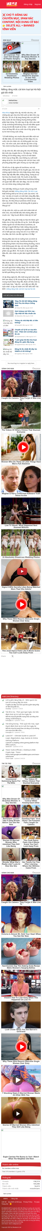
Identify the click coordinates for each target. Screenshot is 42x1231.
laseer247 (9, 746)
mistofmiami (35, 1188)
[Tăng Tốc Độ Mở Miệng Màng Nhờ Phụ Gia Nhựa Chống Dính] (8, 304)
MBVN (5, 1199)
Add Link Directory (10, 696)
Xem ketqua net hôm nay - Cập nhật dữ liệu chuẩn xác (25, 312)
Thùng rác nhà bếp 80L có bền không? (26, 321)
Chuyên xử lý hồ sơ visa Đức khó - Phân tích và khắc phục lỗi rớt (26, 332)
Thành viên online (10, 1164)
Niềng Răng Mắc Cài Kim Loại (26, 191)
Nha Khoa (6, 112)
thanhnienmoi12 (21, 336)
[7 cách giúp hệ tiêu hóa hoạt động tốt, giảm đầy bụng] (8, 343)
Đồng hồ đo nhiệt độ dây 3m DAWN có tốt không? (26, 350)
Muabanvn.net (17, 1227)
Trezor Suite (9, 758)
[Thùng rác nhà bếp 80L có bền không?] (8, 323)
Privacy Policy (27, 1202)
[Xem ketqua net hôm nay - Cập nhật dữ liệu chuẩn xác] (8, 314)
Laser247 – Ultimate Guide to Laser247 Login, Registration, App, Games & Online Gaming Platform (22, 737)
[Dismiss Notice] (39, 12)
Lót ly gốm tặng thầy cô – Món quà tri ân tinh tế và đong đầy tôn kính (21, 701)
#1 (39, 109)
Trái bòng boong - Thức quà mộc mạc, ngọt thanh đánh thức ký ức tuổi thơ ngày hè (22, 725)
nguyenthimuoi (21, 344)
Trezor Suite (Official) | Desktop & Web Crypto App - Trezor (21, 751)
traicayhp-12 (9, 720)
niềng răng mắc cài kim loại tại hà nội (20, 289)
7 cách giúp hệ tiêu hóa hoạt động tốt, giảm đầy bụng (26, 341)
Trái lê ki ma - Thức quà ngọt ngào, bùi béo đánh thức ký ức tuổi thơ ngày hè (22, 713)
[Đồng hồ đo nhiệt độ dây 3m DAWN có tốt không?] (8, 352)
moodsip (8, 709)
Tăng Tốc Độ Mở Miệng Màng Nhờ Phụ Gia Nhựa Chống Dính (26, 303)
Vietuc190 (19, 308)
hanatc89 (19, 325)
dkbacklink (19, 316)
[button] (3, 4)
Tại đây (21, 1222)
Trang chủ (5, 1204)
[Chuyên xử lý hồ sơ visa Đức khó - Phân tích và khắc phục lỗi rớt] (8, 333)
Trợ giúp (37, 1202)
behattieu (6, 96)
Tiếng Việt (14, 1199)
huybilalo (19, 354)
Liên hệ (4, 1202)
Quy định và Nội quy (15, 1202)
